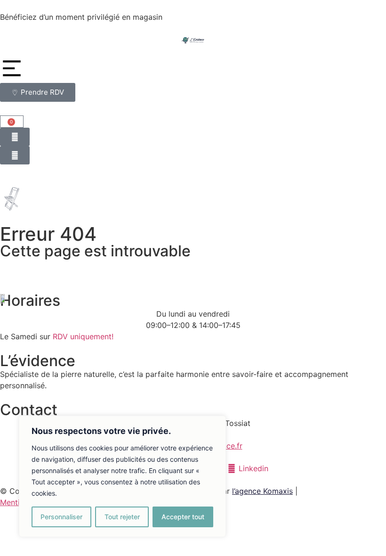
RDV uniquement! (83, 336)
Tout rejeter (122, 517)
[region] (122, 476)
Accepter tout (182, 517)
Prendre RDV (188, 17)
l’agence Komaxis (262, 491)
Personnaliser (61, 517)
